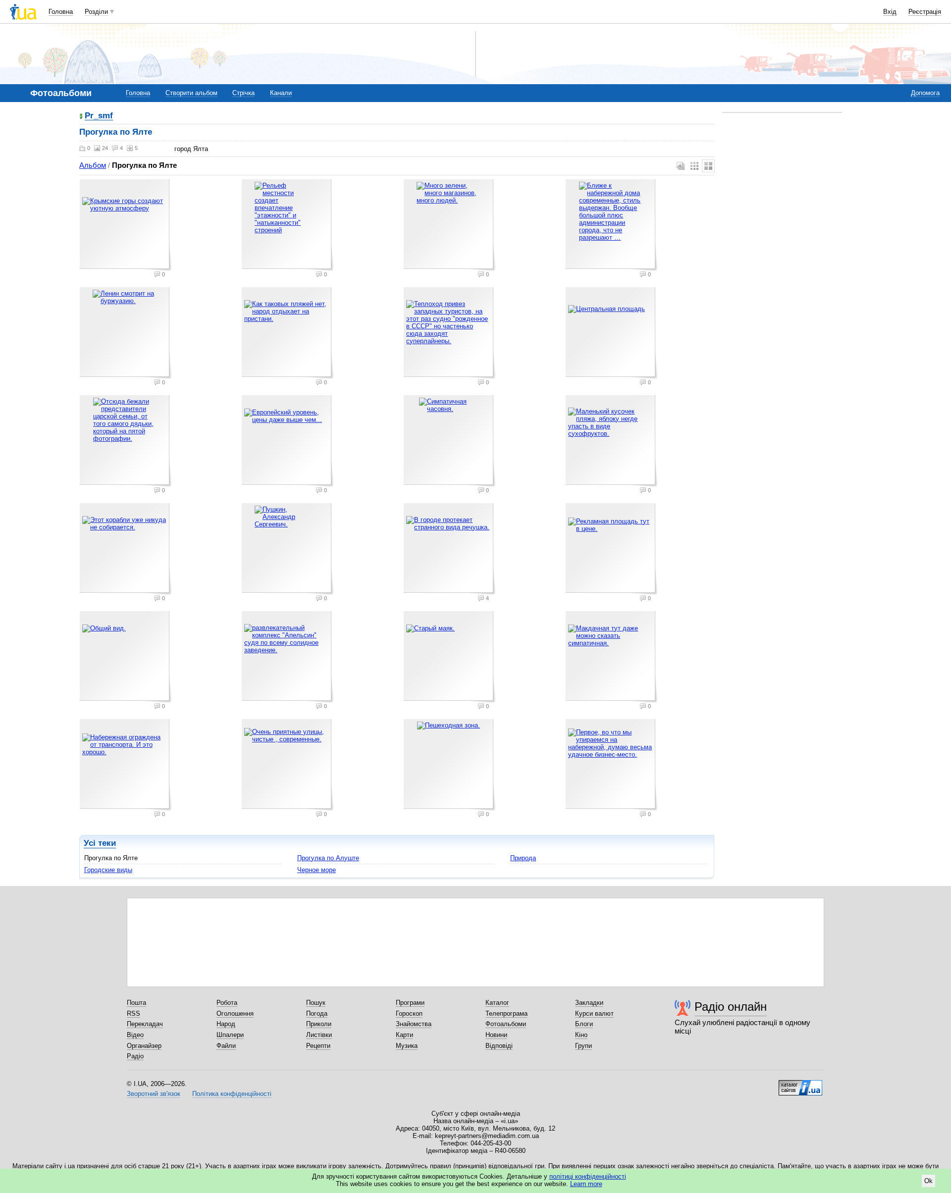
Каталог (497, 1002)
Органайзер (144, 1045)
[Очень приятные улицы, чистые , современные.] (288, 765)
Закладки (589, 1002)
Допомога (925, 93)
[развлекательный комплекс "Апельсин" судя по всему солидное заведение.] (288, 657)
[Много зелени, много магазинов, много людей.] (450, 225)
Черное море (316, 870)
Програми (410, 1002)
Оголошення (235, 1013)
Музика (407, 1045)
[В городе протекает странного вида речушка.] (450, 549)
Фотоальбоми (505, 1024)
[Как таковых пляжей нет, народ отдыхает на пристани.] (288, 333)
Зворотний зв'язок (153, 1093)
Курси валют (594, 1013)
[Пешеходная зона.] (450, 765)
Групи (583, 1045)
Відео (135, 1034)
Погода (316, 1013)
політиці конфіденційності (587, 1176)
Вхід (890, 11)
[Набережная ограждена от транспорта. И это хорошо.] (126, 765)
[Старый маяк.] (450, 657)
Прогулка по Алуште (328, 858)
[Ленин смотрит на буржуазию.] (126, 333)
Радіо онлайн (730, 1006)
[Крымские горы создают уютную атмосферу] (126, 225)
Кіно (581, 1034)
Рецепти (318, 1045)
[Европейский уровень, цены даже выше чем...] (288, 441)
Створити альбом (191, 93)
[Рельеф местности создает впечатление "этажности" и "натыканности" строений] (288, 225)
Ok (928, 1181)
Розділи (96, 11)
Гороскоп (409, 1013)
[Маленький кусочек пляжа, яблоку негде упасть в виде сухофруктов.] (612, 441)
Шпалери (230, 1034)
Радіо (135, 1056)
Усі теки (100, 843)
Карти (404, 1034)
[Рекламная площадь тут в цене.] (612, 549)
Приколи (318, 1024)
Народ (225, 1024)
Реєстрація (924, 11)
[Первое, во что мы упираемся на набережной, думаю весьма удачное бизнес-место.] (612, 765)
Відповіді (499, 1045)
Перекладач (145, 1024)
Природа (523, 858)
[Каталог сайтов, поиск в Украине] (800, 1084)
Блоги (584, 1024)
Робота (226, 1002)
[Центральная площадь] (612, 333)
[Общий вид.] (126, 657)
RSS (133, 1013)
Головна (61, 11)
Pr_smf (99, 116)
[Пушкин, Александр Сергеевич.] (288, 549)
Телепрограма (506, 1013)
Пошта (136, 1002)
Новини (496, 1034)
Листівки (319, 1034)
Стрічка (243, 93)
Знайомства (413, 1024)
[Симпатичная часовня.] (450, 441)
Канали (281, 93)
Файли (226, 1045)
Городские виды (108, 870)
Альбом (92, 165)
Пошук (315, 1002)
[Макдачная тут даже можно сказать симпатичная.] (612, 657)
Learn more (586, 1184)
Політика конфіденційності (231, 1093)
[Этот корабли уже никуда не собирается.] (126, 549)
